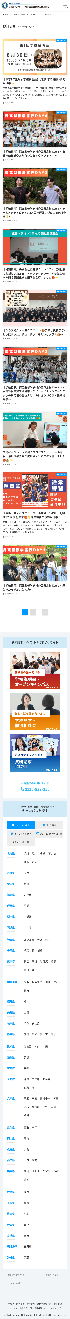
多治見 (36, 1023)
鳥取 (26, 1127)
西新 (55, 1171)
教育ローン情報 (52, 1275)
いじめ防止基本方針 (18, 1308)
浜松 (34, 1034)
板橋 (53, 961)
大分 (26, 1224)
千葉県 (11, 950)
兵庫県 (11, 1098)
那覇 (26, 1257)
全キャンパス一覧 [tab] (21, 842)
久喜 (47, 939)
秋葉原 (44, 961)
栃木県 (11, 916)
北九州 (36, 1171)
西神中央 (45, 1098)
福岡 (26, 1171)
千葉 (26, 950)
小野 (45, 1107)
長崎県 (11, 1202)
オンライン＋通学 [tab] (22, 833)
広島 (26, 1149)
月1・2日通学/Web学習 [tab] (51, 833)
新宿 (26, 961)
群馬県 (11, 905)
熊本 (26, 1213)
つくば (27, 927)
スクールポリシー (18, 1283)
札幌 (42, 853)
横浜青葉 (37, 982)
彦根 (26, 1057)
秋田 (26, 883)
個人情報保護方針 (38, 1308)
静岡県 (11, 1034)
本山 (37, 1046)
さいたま (29, 939)
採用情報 (58, 1303)
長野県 (11, 1012)
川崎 (47, 982)
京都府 (11, 1068)
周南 (34, 1160)
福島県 (11, 894)
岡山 (26, 1138)
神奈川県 (12, 982)
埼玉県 (11, 939)
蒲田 (34, 970)
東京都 (11, 961)
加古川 (36, 1107)
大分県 (11, 1224)
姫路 (26, 1115)
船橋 (40, 950)
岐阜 (26, 1023)
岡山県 (11, 1138)
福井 (26, 1001)
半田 (45, 1046)
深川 (26, 853)
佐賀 (26, 1192)
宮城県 (11, 873)
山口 (26, 1160)
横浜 (26, 982)
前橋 (26, 905)
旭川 (34, 853)
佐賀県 (11, 1192)
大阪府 (11, 1079)
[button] (65, 5)
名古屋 (27, 1046)
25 (45, 612)
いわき (27, 894)
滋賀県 (11, 1057)
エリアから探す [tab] (22, 825)
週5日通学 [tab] (51, 825)
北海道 (11, 853)
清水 (53, 1034)
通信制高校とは (44, 1303)
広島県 (11, 1149)
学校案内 (31, 1303)
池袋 (34, 961)
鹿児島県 (12, 1246)
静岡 (26, 1034)
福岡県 (11, 1171)
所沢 (39, 939)
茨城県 (11, 927)
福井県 (11, 1001)
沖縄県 (11, 1257)
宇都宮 (27, 916)
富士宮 (44, 1034)
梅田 (26, 1079)
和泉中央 (29, 1087)
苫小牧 (52, 853)
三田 (55, 1098)
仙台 (26, 873)
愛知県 (11, 1046)
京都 (26, 1068)
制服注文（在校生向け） (18, 1275)
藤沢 (26, 990)
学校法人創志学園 (16, 1303)
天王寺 (36, 1079)
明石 (26, 1107)
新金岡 (46, 1079)
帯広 (34, 861)
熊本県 (11, 1213)
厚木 (55, 982)
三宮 (34, 1098)
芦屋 (26, 1098)
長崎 (26, 1202)
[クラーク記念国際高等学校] (25, 5)
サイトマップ (54, 1308)
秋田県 (11, 883)
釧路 (26, 861)
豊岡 (53, 1107)
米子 (34, 1127)
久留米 (46, 1171)
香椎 (26, 1179)
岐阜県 (11, 1023)
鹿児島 (27, 1246)
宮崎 (26, 1235)
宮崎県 (11, 1235)
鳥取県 (11, 1127)
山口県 (11, 1160)
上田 (26, 1012)
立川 (26, 970)
